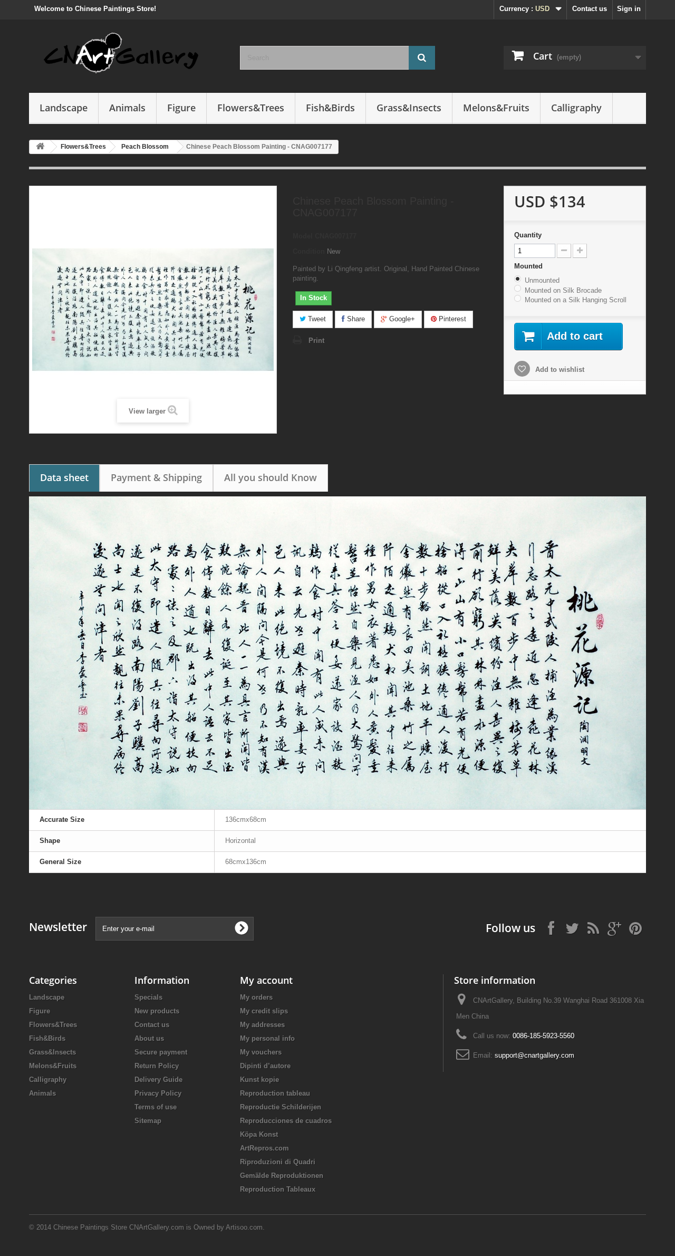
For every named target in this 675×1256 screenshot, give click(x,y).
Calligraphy (576, 107)
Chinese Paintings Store (90, 1227)
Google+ (401, 319)
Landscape (64, 107)
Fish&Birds (330, 107)
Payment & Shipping (156, 477)
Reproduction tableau (275, 1093)
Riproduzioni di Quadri (277, 1162)
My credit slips (264, 1011)
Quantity (528, 235)
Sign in (629, 9)
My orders (256, 997)
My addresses (262, 1025)
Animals (127, 107)
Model (303, 236)
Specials (148, 997)
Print (316, 340)
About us (149, 1038)
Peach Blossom (145, 146)
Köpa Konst (259, 1134)
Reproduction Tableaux (277, 1189)
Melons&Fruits (496, 107)
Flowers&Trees (250, 107)
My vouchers (261, 1052)
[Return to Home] (40, 147)
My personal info (267, 1038)
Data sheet (64, 477)
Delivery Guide (158, 1080)
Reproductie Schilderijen (280, 1107)
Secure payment (160, 1052)
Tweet (316, 319)
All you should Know (270, 477)
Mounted (529, 266)
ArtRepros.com (264, 1148)
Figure (181, 107)
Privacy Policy (157, 1093)
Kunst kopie (259, 1080)
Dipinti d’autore (265, 1066)
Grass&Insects (409, 107)
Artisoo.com (244, 1227)
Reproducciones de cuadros (286, 1121)
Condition (309, 251)
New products (156, 1011)
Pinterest (451, 319)
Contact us (589, 9)
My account (266, 980)
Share (355, 319)
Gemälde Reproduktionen (281, 1176)
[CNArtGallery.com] (126, 53)
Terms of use (155, 1107)
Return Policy (156, 1066)
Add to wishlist (558, 369)
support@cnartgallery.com (534, 1055)
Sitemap (147, 1121)
